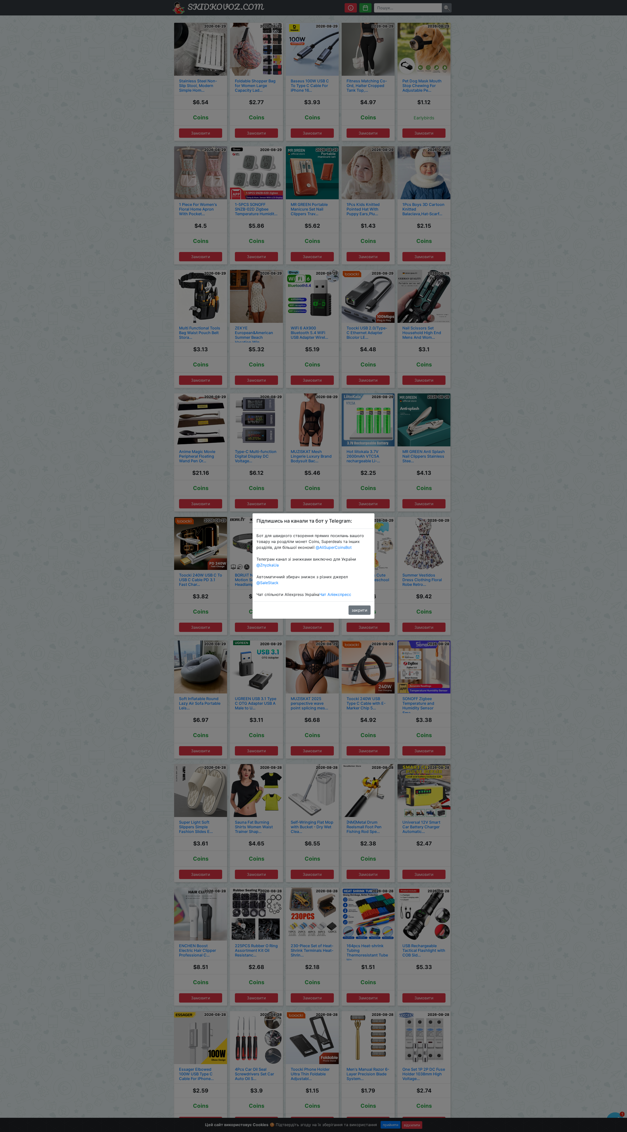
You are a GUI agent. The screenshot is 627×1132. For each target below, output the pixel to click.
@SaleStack (267, 582)
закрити (359, 610)
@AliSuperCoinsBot (334, 547)
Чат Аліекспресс (335, 594)
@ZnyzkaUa (267, 565)
